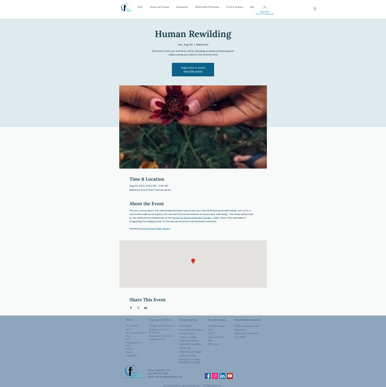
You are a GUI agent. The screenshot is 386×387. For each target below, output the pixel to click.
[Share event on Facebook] (131, 308)
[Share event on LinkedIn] (145, 308)
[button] (140, 7)
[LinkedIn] (222, 376)
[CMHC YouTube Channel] (230, 376)
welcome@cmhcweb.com (169, 376)
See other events (193, 71)
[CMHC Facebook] (208, 376)
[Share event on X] (138, 308)
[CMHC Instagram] (215, 376)
